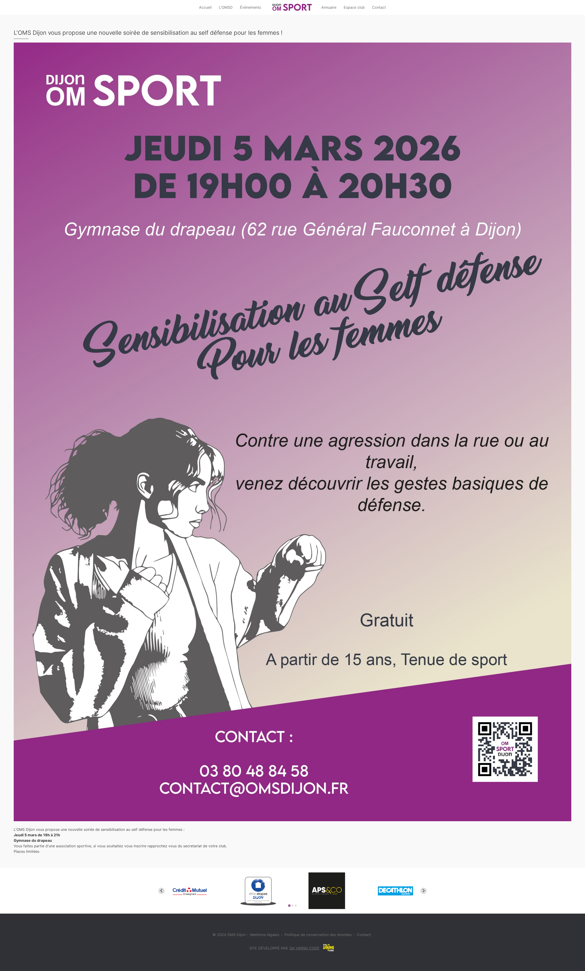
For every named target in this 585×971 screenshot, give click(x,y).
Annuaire (328, 7)
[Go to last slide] (161, 891)
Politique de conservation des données (318, 934)
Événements (250, 7)
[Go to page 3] (296, 906)
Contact (379, 7)
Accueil (205, 7)
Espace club (354, 7)
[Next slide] (423, 891)
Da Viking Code (304, 948)
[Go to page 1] (289, 905)
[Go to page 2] (292, 906)
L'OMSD (226, 7)
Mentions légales (264, 934)
